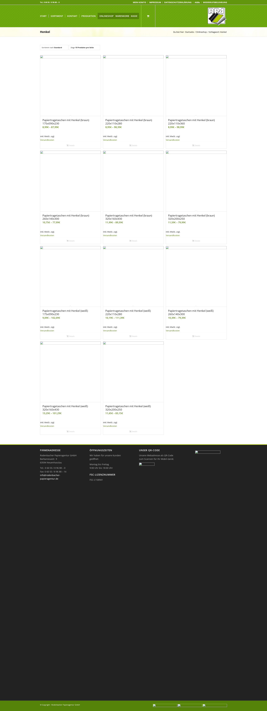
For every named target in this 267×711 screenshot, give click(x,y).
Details (71, 145)
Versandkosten (47, 140)
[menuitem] (139, 2)
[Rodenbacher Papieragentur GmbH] (217, 16)
